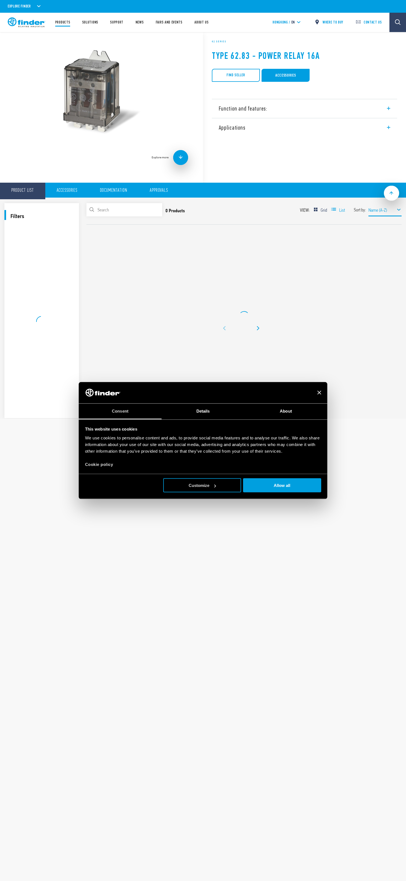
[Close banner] (319, 393)
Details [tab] (203, 410)
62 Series (219, 41)
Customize (199, 485)
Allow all (282, 485)
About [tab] (286, 410)
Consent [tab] (120, 410)
